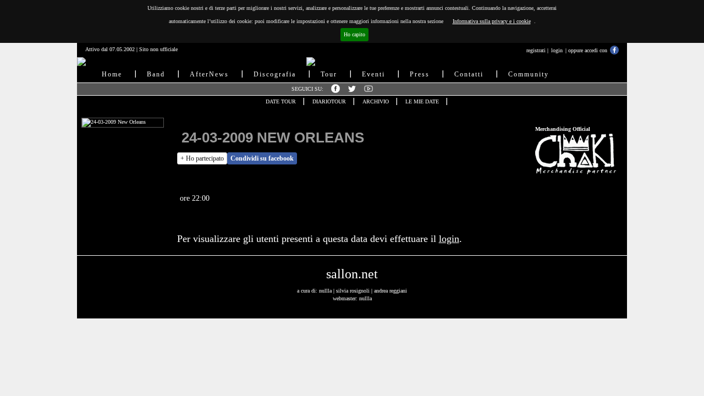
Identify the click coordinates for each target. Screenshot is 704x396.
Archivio (375, 101)
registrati (536, 50)
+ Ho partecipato (202, 158)
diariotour (329, 101)
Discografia (275, 74)
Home (112, 74)
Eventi (373, 74)
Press (420, 74)
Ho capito (354, 34)
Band (156, 74)
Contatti (468, 74)
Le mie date (422, 101)
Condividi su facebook (262, 158)
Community (528, 74)
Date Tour (281, 101)
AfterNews (209, 74)
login (557, 50)
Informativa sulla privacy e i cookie (492, 21)
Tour (329, 74)
